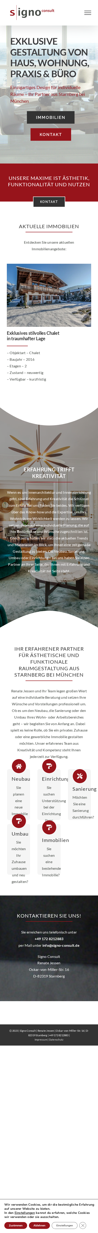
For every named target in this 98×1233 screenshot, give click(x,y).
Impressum (41, 1039)
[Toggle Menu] (87, 13)
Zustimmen (16, 1225)
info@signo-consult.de (61, 945)
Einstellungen (25, 1213)
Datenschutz (56, 1039)
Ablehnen (39, 1225)
